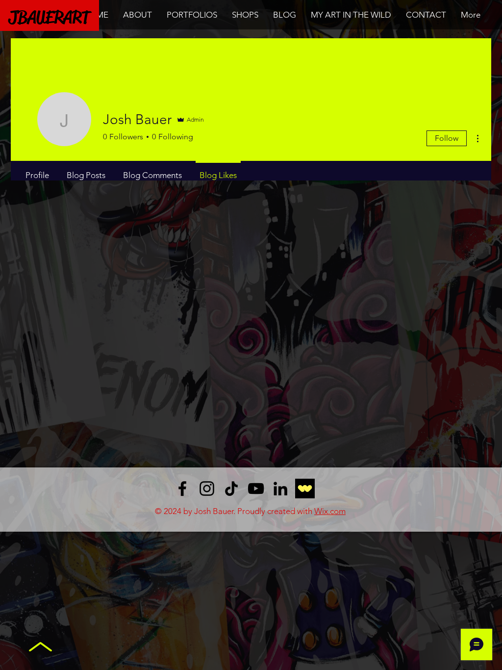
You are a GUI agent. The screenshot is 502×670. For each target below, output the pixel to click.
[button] (192, 15)
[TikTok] (231, 488)
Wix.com (330, 511)
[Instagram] (207, 488)
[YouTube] (256, 488)
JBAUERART (49, 17)
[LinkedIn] (280, 488)
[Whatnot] (305, 488)
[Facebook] (182, 488)
